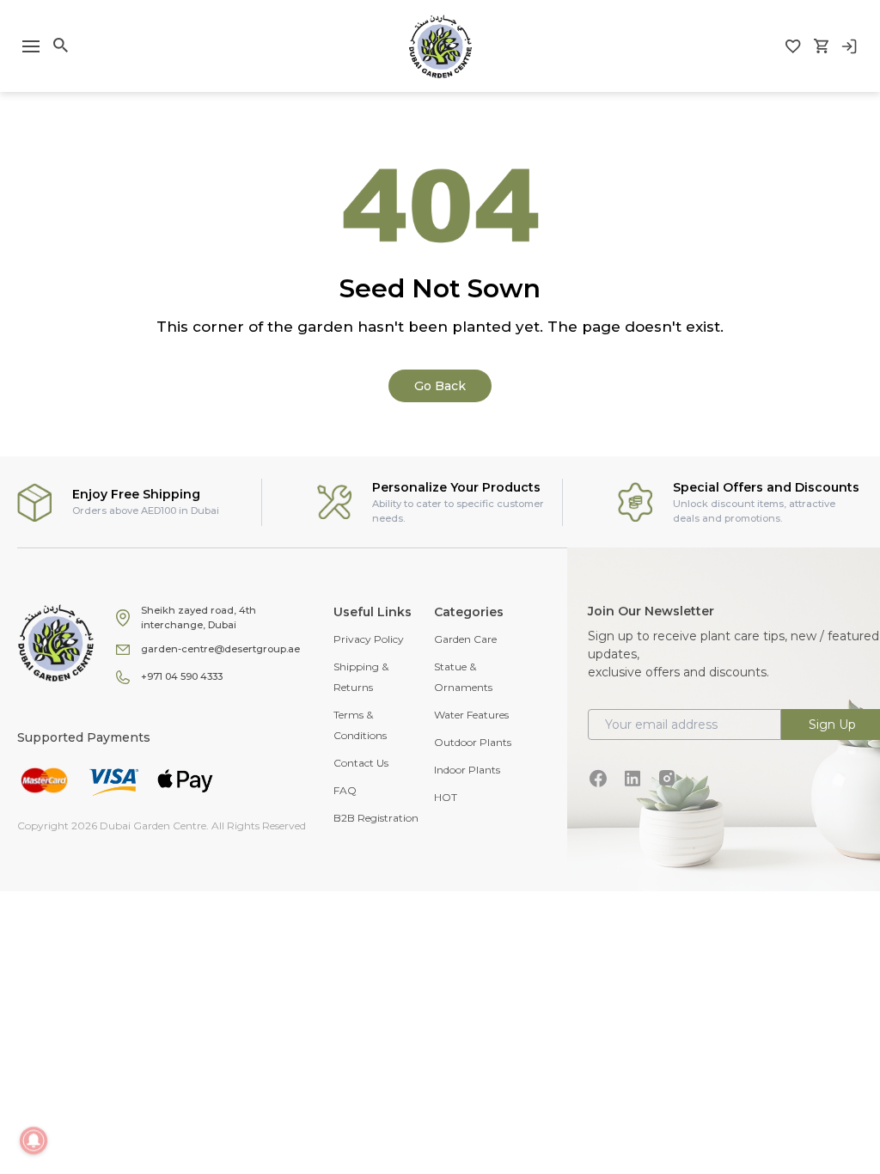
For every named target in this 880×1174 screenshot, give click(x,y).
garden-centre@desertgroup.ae (220, 649)
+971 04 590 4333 (182, 676)
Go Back (440, 386)
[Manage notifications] (33, 1140)
